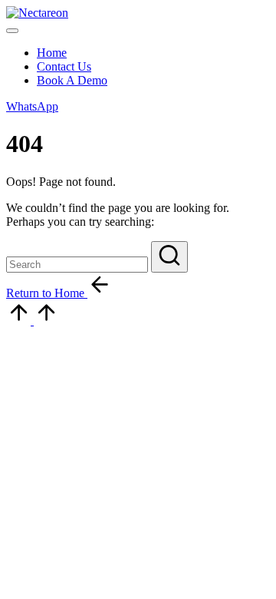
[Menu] (12, 30)
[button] (32, 106)
